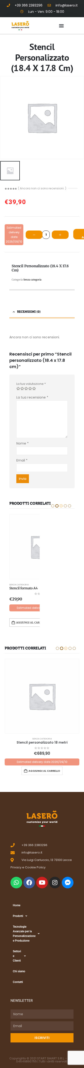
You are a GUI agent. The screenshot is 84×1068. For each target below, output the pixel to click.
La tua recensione (32, 397)
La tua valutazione (31, 384)
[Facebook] (29, 882)
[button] (61, 26)
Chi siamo (19, 971)
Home (16, 905)
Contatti (18, 982)
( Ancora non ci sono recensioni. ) (42, 188)
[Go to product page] (42, 696)
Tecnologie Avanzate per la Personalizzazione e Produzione (21, 933)
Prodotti (18, 916)
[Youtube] (42, 882)
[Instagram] (55, 882)
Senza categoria (19, 584)
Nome (22, 443)
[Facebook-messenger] (68, 882)
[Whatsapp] (16, 882)
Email (22, 460)
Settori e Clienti (17, 956)
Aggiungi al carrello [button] (32, 622)
